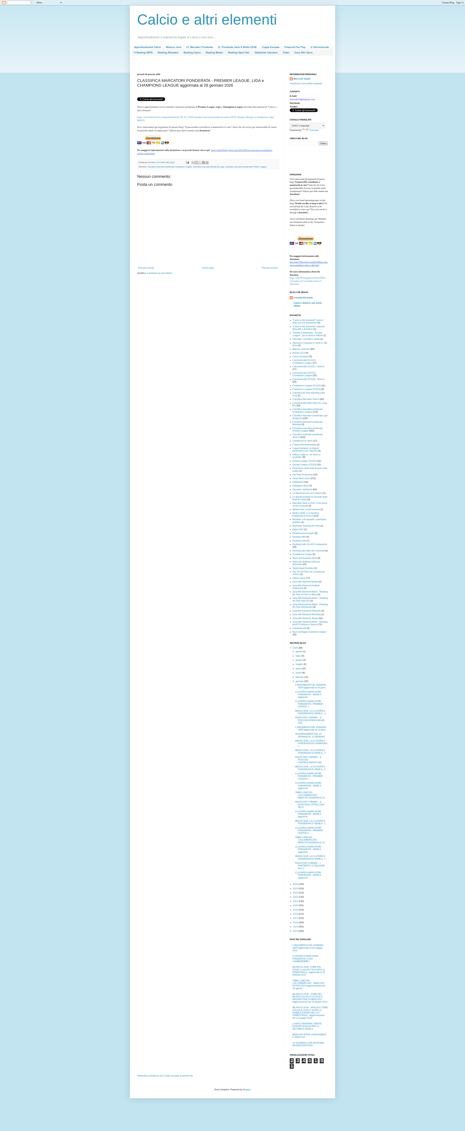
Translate (314, 130)
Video (286, 52)
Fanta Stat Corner (301, 478)
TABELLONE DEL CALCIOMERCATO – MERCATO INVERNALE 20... (310, 795)
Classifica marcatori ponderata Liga (208, 167)
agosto (299, 651)
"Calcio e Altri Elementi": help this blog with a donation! (308, 327)
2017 (296, 918)
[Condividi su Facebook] (203, 162)
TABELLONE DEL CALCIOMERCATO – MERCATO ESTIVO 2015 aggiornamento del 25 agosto (308, 984)
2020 (296, 905)
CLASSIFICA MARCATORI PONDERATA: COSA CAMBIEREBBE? (305, 959)
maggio (300, 664)
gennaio (300, 681)
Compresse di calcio (302, 441)
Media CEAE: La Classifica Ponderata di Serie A (305, 514)
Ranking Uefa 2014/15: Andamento (309, 544)
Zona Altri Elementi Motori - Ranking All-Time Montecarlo (310, 605)
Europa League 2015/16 (304, 464)
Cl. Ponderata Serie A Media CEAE (237, 47)
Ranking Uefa (299, 540)
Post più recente (146, 268)
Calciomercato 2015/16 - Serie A (308, 379)
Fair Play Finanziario (302, 474)
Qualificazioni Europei (303, 533)
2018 (296, 914)
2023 (296, 892)
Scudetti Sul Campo (302, 554)
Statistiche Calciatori (266, 52)
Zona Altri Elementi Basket (305, 581)
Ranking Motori (214, 52)
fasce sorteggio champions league (309, 632)
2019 (296, 910)
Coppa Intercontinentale (304, 444)
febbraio (300, 677)
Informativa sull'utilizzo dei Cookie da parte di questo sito (165, 1076)
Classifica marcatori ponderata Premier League (245, 167)
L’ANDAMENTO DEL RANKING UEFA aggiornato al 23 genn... (311, 728)
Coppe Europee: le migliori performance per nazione (305, 449)
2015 (296, 926)
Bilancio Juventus (301, 349)
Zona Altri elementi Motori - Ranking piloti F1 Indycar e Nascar (310, 623)
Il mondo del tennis (303, 297)
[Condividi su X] (200, 162)
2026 (296, 648)
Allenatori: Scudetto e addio (306, 339)
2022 (296, 897)
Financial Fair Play (295, 47)
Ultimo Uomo (298, 578)
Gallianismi (298, 482)
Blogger (246, 1089)
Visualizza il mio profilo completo (306, 83)
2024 (296, 888)
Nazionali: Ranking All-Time (306, 526)
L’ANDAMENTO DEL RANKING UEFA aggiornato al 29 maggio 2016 (308, 948)
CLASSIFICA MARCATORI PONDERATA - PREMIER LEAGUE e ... (309, 776)
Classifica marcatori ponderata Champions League (169, 167)
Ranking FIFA (299, 537)
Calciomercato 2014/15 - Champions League (304, 361)
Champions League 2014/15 (306, 385)
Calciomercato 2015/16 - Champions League (304, 374)
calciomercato (299, 628)
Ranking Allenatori (168, 52)
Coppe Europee (270, 47)
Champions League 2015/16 (306, 389)
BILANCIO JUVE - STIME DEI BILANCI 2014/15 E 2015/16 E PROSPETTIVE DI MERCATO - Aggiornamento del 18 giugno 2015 (309, 998)
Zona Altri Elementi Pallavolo (306, 611)
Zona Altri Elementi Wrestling (306, 614)
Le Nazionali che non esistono (307, 493)
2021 (296, 901)
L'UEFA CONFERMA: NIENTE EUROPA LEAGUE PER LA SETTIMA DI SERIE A (307, 1026)
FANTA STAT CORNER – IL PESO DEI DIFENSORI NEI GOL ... (310, 720)
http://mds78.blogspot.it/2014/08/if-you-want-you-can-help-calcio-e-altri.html (308, 280)
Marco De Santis (301, 79)
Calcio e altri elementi (207, 19)
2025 (296, 884)
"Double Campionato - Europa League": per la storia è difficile (307, 334)
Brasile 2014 (298, 353)
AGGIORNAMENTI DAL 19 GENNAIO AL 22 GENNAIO (310, 735)
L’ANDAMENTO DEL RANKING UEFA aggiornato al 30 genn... (311, 686)
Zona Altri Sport (303, 52)
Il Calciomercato (320, 47)
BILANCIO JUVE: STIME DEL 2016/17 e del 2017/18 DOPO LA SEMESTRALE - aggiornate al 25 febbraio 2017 (308, 971)
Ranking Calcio (192, 52)
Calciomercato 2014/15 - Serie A (308, 366)
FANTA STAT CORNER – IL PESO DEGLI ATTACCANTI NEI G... (310, 804)
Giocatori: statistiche (302, 489)
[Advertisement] (203, 65)
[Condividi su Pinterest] (207, 162)
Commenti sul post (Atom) (159, 273)
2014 (296, 931)
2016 (296, 922)
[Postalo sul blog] (197, 162)
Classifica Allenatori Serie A (306, 399)
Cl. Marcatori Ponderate (199, 47)
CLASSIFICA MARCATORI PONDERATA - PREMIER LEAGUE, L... (309, 704)
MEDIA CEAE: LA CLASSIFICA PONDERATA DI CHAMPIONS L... (311, 743)
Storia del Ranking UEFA (304, 558)
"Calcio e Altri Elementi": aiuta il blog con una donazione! (307, 321)
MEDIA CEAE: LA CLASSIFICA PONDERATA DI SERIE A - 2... (311, 712)
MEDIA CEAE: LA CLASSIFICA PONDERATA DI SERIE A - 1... (311, 822)
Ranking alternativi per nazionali (308, 550)
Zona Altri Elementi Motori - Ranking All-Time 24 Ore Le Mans (310, 593)
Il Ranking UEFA (143, 52)
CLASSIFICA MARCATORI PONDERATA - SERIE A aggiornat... (308, 694)
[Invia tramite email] (193, 162)
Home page (208, 268)
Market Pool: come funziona (306, 509)
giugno (299, 660)
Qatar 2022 (298, 529)
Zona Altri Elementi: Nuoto (305, 618)
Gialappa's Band (300, 485)
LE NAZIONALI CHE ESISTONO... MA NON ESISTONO (309, 1044)
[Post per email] (187, 162)
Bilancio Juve (173, 47)
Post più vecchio (270, 268)
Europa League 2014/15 (304, 461)
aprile (299, 668)
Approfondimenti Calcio (147, 47)
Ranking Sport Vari (238, 52)
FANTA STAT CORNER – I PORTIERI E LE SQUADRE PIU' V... (310, 866)
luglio (299, 656)
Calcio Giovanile (300, 356)
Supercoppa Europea (303, 568)
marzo (299, 672)
